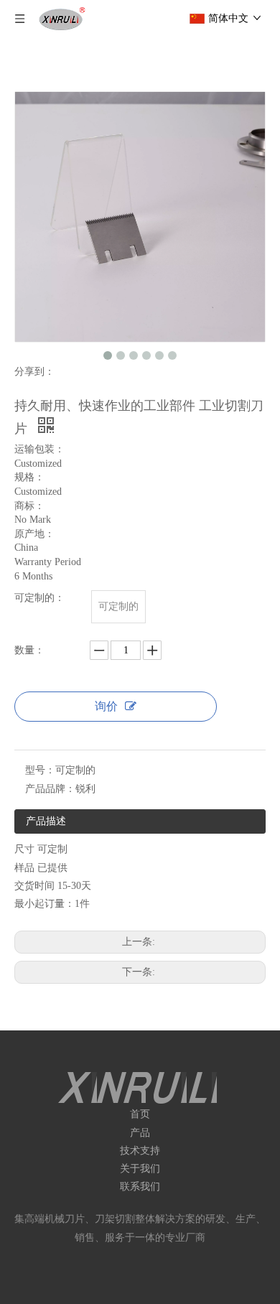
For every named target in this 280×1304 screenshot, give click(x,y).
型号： (40, 770)
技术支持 (140, 1150)
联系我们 (140, 1186)
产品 (140, 1132)
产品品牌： (50, 788)
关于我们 (140, 1168)
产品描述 (46, 821)
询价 (106, 706)
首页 (140, 1114)
